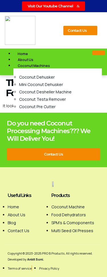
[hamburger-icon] (98, 53)
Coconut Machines (34, 65)
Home (23, 53)
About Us (25, 59)
